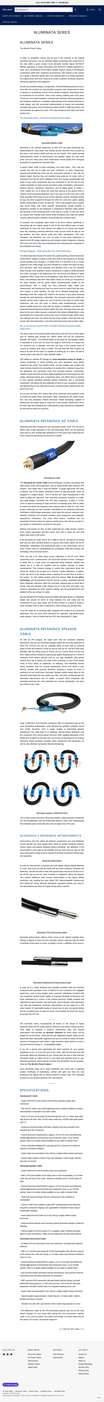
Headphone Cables (46, 1391)
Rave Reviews (58, 1354)
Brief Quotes (58, 1357)
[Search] (75, 9)
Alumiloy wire (35, 646)
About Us (81, 1361)
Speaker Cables (78, 16)
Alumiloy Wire (83, 1367)
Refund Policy (83, 1374)
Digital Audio (10, 22)
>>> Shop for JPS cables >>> (71, 1329)
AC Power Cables (33, 16)
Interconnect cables (21, 1391)
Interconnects (56, 16)
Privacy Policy (83, 1370)
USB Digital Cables (59, 1391)
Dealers (81, 1357)
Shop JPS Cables (12, 16)
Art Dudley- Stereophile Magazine (43, 1319)
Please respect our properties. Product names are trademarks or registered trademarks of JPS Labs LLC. (33, 1395)
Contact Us (82, 1354)
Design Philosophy (85, 1364)
